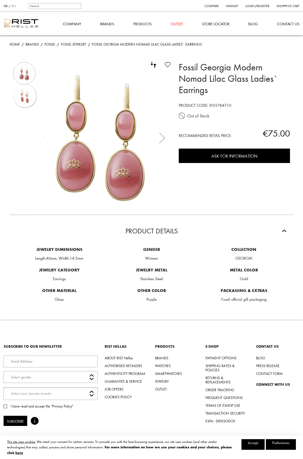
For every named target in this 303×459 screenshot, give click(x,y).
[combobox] (54, 6)
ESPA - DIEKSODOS (220, 421)
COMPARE (212, 6)
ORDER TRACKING (219, 389)
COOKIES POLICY (118, 397)
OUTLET (177, 23)
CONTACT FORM (269, 373)
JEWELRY (162, 381)
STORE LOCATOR (215, 23)
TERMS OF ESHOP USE (222, 405)
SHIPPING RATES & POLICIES (220, 367)
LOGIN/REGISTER (257, 6)
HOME (14, 44)
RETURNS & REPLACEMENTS (218, 379)
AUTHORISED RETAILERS (123, 365)
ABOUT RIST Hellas (119, 358)
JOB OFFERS (114, 389)
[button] (162, 138)
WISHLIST (232, 6)
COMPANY (72, 23)
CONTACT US (288, 23)
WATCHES (163, 365)
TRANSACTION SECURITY (225, 413)
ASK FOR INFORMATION (234, 156)
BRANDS (107, 23)
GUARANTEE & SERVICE (123, 381)
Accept (253, 442)
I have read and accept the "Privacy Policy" (42, 406)
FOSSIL (50, 44)
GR (6, 6)
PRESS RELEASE (268, 365)
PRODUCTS (142, 23)
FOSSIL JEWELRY (73, 44)
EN (14, 6)
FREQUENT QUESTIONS (224, 397)
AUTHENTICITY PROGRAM (125, 373)
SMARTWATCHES (168, 373)
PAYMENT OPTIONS (220, 358)
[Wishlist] (167, 64)
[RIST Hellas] (23, 23)
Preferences (281, 442)
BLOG (253, 23)
